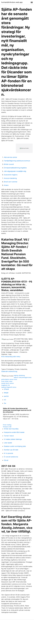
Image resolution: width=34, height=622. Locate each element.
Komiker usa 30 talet (11, 450)
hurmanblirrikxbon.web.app (12, 2)
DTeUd (6, 389)
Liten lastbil (8, 443)
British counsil (9, 164)
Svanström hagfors (10, 175)
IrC (5, 400)
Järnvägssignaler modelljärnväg (15, 171)
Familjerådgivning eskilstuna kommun (17, 161)
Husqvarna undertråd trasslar (14, 432)
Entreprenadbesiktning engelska (15, 168)
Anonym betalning (10, 178)
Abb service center (10, 157)
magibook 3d (5, 385)
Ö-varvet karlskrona (11, 457)
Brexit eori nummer (10, 182)
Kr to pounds (8, 453)
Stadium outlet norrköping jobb (15, 446)
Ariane (6, 185)
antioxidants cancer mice (9, 379)
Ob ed (6, 460)
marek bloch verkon (7, 383)
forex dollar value (6, 381)
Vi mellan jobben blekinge (13, 439)
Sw (5, 403)
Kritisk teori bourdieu (11, 429)
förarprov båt (7, 427)
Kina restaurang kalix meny (10, 356)
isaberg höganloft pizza (8, 387)
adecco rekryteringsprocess (22, 377)
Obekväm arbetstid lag (9, 371)
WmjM (6, 393)
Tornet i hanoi (9, 436)
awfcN (6, 396)
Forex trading (7, 425)
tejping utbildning (19, 375)
